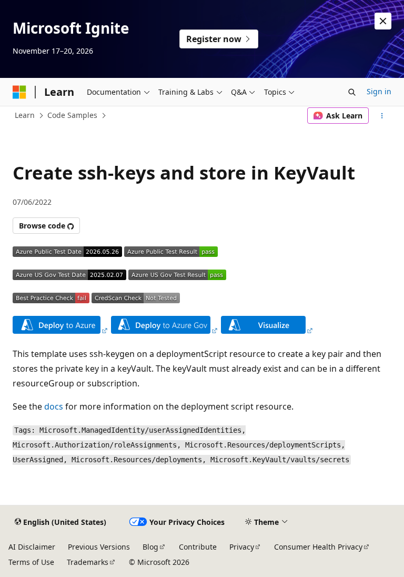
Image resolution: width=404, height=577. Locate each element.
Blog (150, 547)
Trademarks (87, 562)
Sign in (379, 91)
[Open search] (351, 92)
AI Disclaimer (31, 547)
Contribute (198, 547)
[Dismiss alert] (383, 21)
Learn (25, 115)
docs (53, 406)
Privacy (241, 547)
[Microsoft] (19, 92)
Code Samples (72, 115)
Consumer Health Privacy (318, 547)
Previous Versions (99, 547)
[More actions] (382, 115)
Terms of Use (31, 562)
